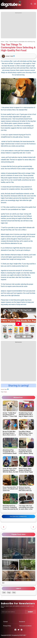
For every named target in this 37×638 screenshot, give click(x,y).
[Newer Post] (33, 527)
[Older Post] (3, 527)
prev (2, 583)
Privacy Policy (7, 626)
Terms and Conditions (25, 626)
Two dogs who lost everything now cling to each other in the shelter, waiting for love (26, 509)
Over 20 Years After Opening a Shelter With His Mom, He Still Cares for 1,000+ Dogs (10, 472)
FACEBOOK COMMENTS (18, 516)
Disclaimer (22, 621)
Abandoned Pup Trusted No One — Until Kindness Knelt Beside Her (10, 452)
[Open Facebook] (15, 630)
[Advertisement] (18, 26)
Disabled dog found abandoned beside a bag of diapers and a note (26, 415)
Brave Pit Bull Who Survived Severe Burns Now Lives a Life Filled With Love (10, 434)
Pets (14, 592)
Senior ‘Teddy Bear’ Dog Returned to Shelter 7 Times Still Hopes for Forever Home (10, 416)
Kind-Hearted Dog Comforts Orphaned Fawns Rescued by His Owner (10, 508)
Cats (4, 592)
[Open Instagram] (21, 630)
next (3, 583)
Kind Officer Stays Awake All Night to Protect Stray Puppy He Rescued (26, 471)
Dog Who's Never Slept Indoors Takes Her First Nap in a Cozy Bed (26, 434)
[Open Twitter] (18, 630)
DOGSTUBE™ (22, 635)
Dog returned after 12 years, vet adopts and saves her (10, 488)
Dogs (5, 391)
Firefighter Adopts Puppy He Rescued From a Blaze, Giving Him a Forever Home (26, 452)
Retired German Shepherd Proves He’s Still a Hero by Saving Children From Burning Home (26, 490)
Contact (5, 621)
